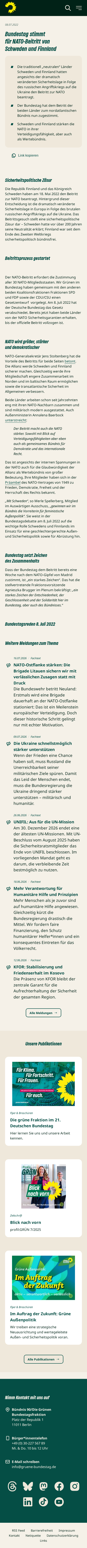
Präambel (12, 482)
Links (43, 1541)
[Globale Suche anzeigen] (68, 8)
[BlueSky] (28, 1486)
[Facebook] (59, 1486)
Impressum (67, 1530)
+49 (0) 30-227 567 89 (28, 1443)
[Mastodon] (43, 1486)
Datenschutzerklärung (62, 1535)
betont (70, 361)
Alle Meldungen (41, 1013)
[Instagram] (74, 1486)
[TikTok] (43, 1502)
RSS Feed (18, 1530)
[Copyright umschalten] (70, 1102)
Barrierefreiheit (42, 1530)
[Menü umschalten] (78, 8)
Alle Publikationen (41, 1359)
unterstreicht (15, 420)
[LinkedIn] (28, 1502)
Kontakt (14, 1535)
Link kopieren (28, 155)
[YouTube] (59, 1502)
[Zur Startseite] (21, 7)
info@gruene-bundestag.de (34, 1466)
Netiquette (33, 1535)
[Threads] (12, 1486)
